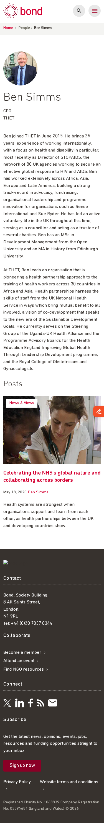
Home (8, 28)
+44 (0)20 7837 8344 (31, 623)
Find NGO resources (23, 669)
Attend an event (18, 660)
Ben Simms (38, 492)
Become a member (22, 652)
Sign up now (22, 765)
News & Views (21, 403)
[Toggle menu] (94, 11)
